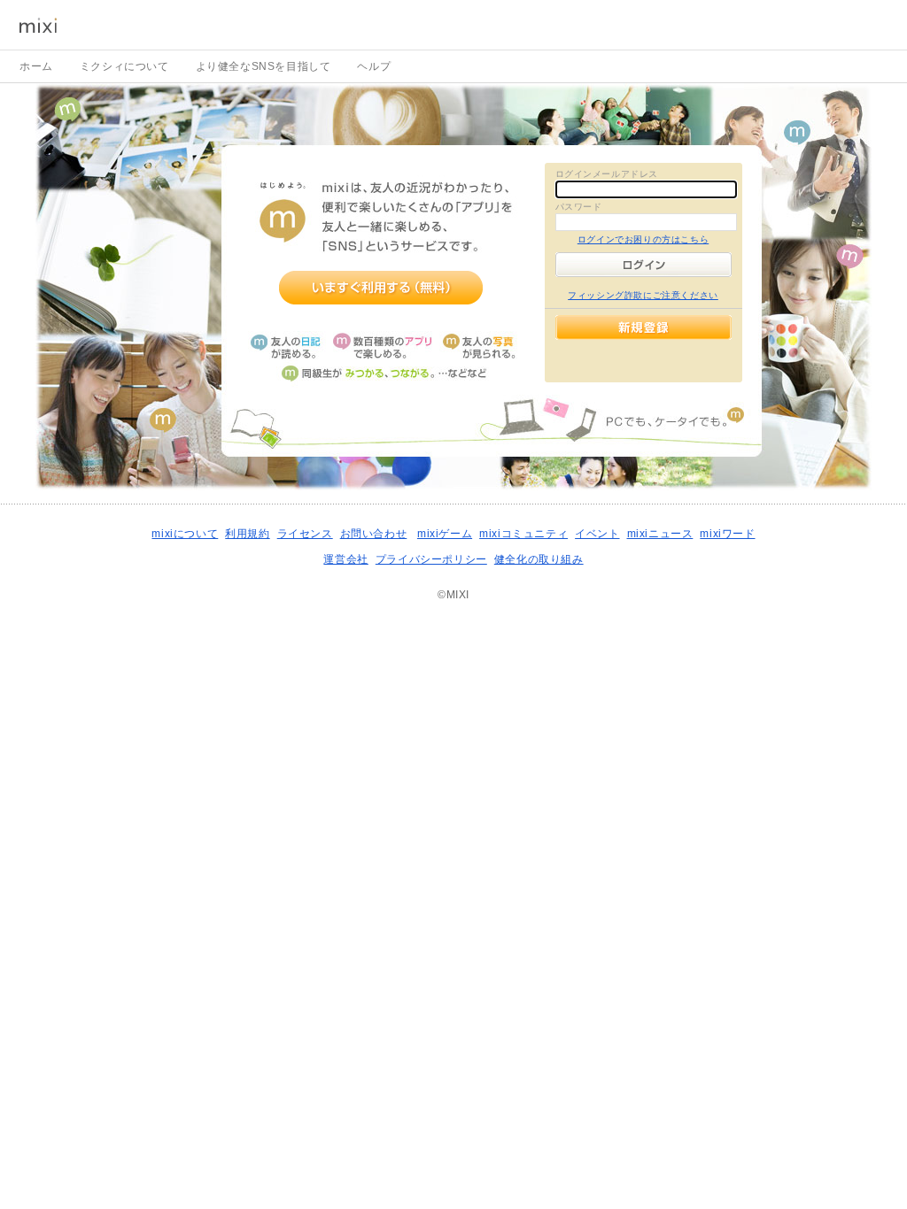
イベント (597, 533)
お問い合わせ (373, 533)
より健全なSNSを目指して (263, 66)
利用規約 (247, 533)
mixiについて (184, 533)
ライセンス (305, 533)
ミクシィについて (124, 66)
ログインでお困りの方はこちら (643, 239)
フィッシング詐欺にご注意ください (643, 295)
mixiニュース (660, 533)
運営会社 (345, 559)
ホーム (36, 66)
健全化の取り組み (539, 559)
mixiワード (727, 533)
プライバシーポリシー (431, 559)
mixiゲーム (444, 533)
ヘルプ (374, 66)
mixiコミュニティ (523, 533)
